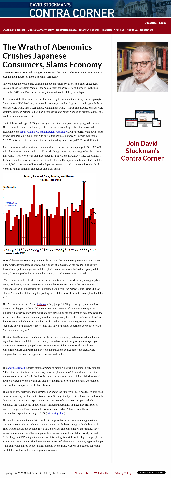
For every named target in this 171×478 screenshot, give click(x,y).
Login (162, 23)
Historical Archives (113, 30)
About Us (132, 30)
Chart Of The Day (89, 30)
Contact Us (146, 30)
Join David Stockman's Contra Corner (142, 150)
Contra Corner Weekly (41, 30)
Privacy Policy (122, 473)
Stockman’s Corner (14, 30)
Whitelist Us (101, 473)
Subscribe (151, 23)
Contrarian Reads (66, 30)
